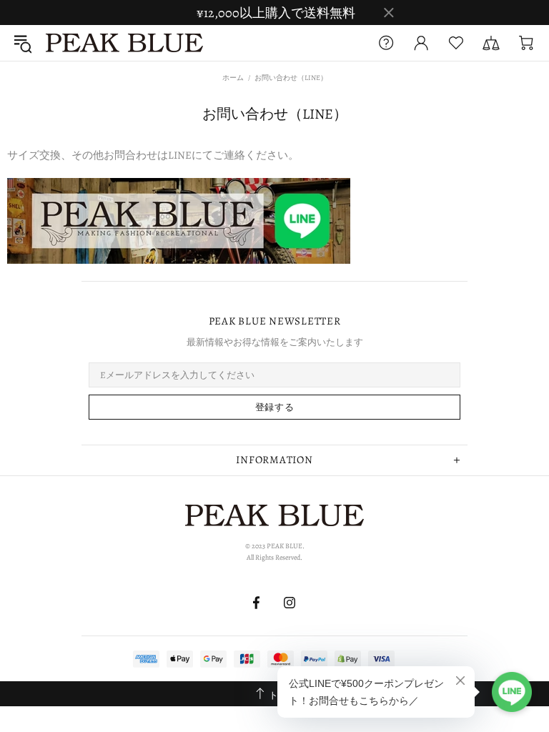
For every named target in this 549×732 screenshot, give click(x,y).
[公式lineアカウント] (178, 219)
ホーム (233, 77)
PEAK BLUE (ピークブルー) (124, 43)
